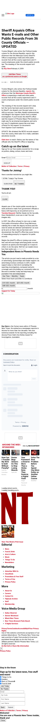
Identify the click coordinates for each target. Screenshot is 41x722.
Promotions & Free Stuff (14, 577)
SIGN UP (7, 163)
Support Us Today (8, 291)
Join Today (5, 686)
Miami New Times (12, 618)
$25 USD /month (23, 283)
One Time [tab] (6, 276)
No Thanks (5, 689)
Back (3, 707)
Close (3, 720)
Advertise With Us (11, 571)
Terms (20, 166)
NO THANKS (19, 184)
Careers (8, 593)
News (7, 549)
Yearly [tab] (22, 276)
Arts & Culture (10, 554)
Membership (10, 604)
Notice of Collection (9, 166)
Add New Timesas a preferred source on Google (14, 75)
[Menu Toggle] (3, 15)
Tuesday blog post (8, 213)
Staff (7, 601)
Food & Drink (10, 552)
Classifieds (9, 574)
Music (7, 557)
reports (28, 91)
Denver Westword (11, 616)
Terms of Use (10, 579)
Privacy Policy (10, 582)
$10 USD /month (8, 283)
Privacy (26, 166)
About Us (8, 591)
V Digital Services (11, 624)
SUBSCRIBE (8, 184)
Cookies (15, 629)
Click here (5, 140)
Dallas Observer (11, 613)
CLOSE (4, 199)
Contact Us (9, 596)
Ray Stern (7, 69)
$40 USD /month (8, 286)
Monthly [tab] (15, 276)
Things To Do (10, 560)
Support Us (30, 15)
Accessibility (23, 629)
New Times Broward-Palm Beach (17, 621)
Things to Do (6, 677)
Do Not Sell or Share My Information (15, 646)
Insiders (5, 679)
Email (4, 158)
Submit (10, 707)
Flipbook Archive (11, 599)
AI (28, 629)
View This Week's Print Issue (12, 542)
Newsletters (9, 562)
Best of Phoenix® (8, 681)
